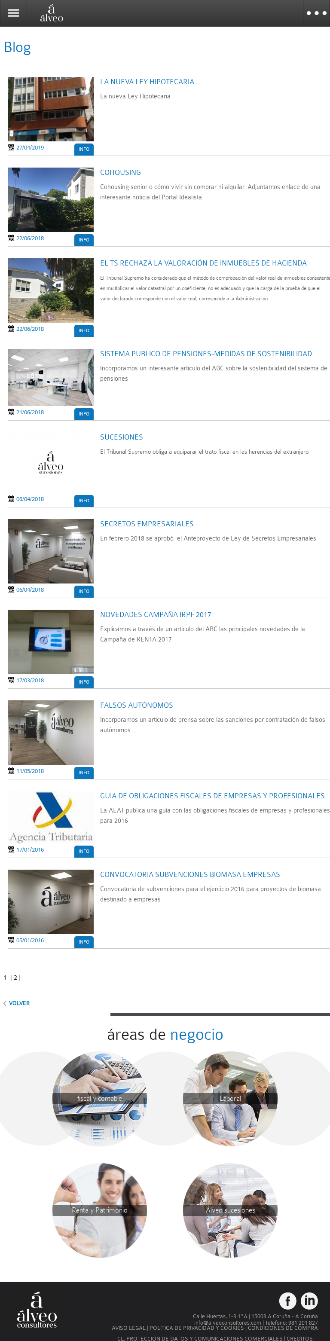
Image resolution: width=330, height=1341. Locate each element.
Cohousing (120, 172)
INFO (84, 149)
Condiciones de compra (283, 1328)
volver (19, 1003)
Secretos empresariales (147, 524)
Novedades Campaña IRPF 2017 (155, 615)
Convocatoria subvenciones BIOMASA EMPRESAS (190, 875)
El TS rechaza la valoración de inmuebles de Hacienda (203, 263)
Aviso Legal (129, 1328)
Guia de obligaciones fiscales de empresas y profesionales (212, 796)
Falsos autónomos (136, 705)
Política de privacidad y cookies (197, 1328)
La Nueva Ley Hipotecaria (147, 82)
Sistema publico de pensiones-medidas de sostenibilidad (206, 354)
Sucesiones (121, 437)
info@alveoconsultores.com (227, 1323)
